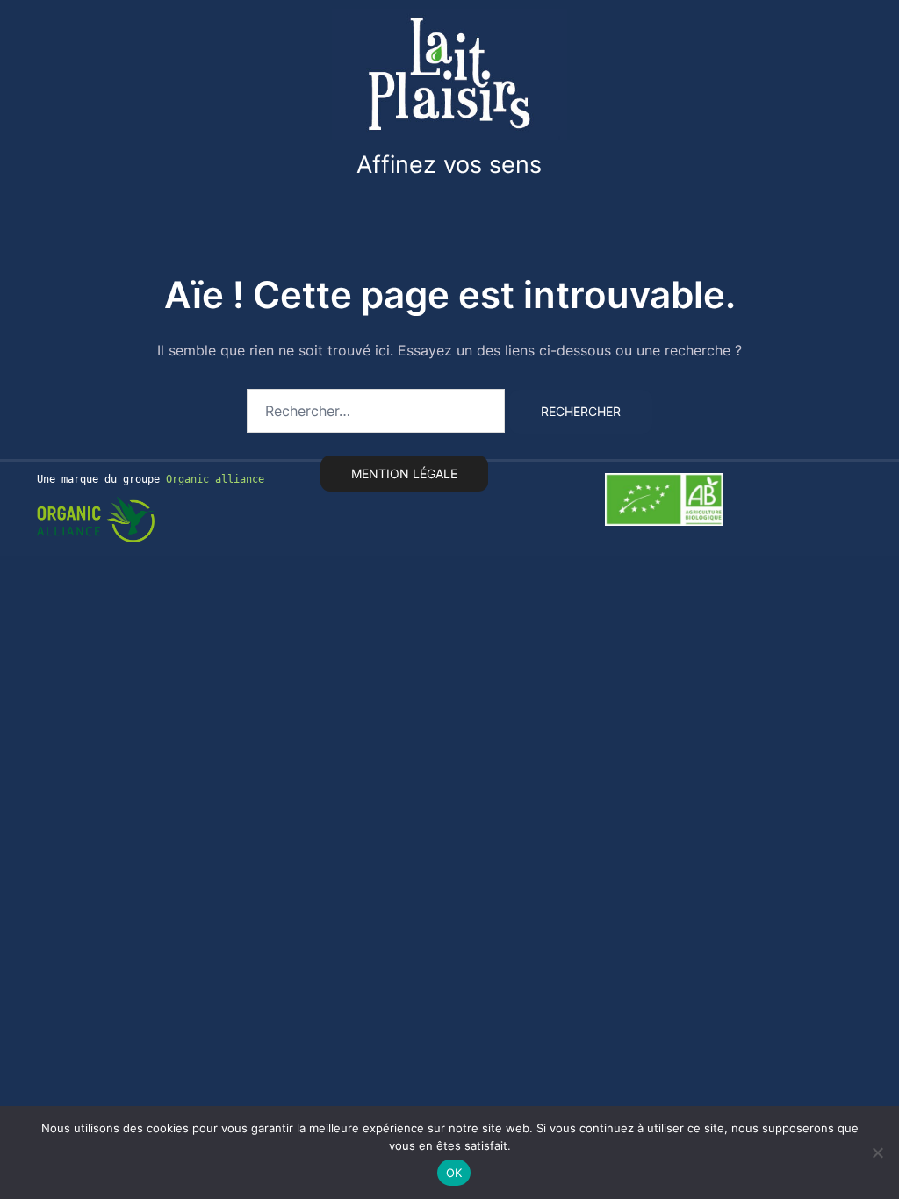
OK (454, 1173)
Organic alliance (215, 479)
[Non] (877, 1152)
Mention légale (404, 473)
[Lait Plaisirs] (449, 73)
